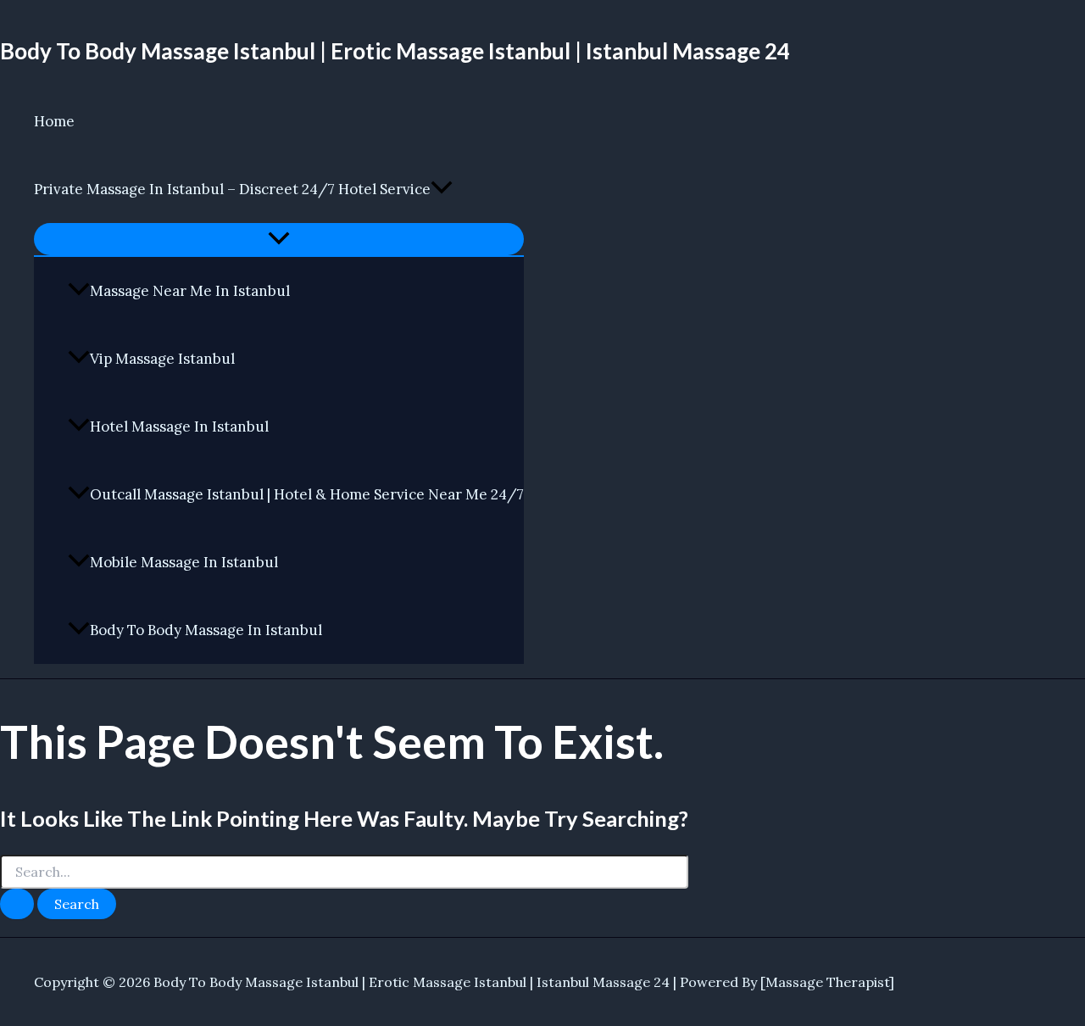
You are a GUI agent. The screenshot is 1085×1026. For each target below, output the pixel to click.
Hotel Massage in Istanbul (179, 426)
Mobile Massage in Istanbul (184, 562)
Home (54, 121)
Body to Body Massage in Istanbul (206, 630)
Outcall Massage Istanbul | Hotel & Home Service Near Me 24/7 (307, 494)
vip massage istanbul (162, 358)
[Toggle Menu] (279, 239)
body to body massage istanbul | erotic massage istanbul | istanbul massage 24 (395, 50)
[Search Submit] (17, 904)
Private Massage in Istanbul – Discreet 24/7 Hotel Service (232, 189)
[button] (442, 189)
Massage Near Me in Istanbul (190, 291)
